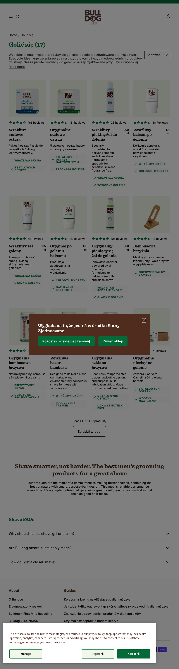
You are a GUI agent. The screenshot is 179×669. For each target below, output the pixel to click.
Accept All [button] (133, 654)
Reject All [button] (98, 654)
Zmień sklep (113, 341)
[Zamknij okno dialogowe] (144, 320)
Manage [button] (26, 654)
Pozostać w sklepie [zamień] (66, 341)
